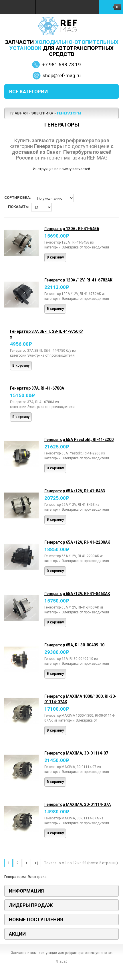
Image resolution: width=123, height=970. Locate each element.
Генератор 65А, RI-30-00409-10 (74, 645)
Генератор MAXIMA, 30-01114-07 (76, 753)
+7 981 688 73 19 (61, 64)
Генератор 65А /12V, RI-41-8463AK (77, 593)
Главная (19, 113)
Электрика (42, 113)
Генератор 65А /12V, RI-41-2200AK (77, 542)
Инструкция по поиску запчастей (61, 169)
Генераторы (69, 113)
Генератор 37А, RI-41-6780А (37, 388)
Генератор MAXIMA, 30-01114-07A (77, 804)
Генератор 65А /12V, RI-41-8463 (74, 491)
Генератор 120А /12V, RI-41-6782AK (78, 280)
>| (36, 863)
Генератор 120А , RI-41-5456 (71, 228)
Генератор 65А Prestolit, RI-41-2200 (79, 439)
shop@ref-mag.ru (62, 75)
